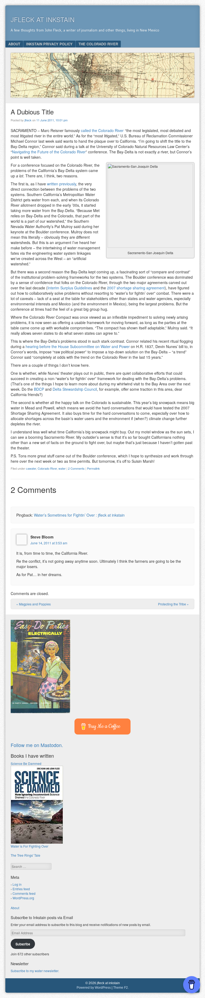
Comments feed (24, 893)
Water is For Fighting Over (29, 846)
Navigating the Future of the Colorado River (49, 151)
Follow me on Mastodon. (37, 744)
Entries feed (21, 889)
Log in (17, 884)
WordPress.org (23, 898)
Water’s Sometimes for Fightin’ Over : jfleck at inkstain (79, 515)
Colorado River (47, 468)
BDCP (39, 389)
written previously (61, 183)
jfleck (28, 120)
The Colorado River (98, 43)
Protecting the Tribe (173, 604)
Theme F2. (121, 987)
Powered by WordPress (94, 987)
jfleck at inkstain (42, 19)
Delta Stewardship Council (75, 389)
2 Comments (76, 468)
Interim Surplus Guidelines (70, 287)
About (14, 43)
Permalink (93, 468)
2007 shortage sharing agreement (136, 287)
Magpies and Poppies (33, 604)
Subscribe (22, 943)
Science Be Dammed (26, 763)
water (62, 468)
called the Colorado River (102, 130)
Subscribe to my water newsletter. (35, 970)
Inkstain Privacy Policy (49, 43)
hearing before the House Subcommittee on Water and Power (78, 346)
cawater (31, 468)
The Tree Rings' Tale (25, 855)
